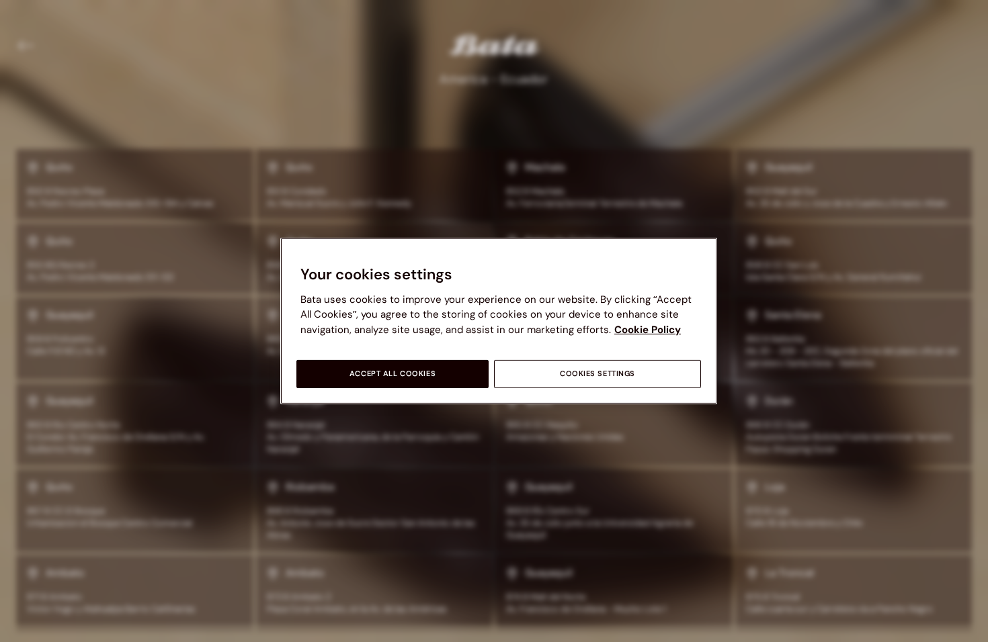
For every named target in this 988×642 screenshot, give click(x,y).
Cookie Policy (647, 329)
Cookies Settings (597, 374)
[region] (498, 321)
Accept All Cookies (392, 374)
